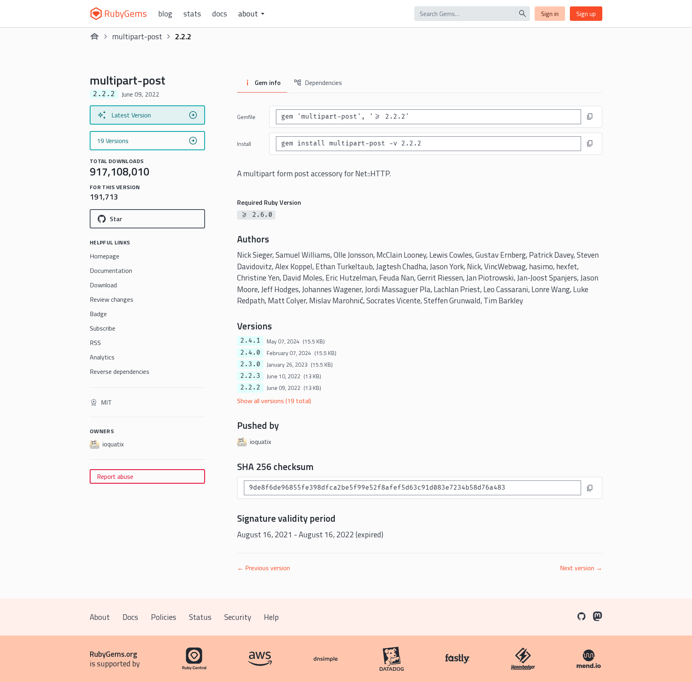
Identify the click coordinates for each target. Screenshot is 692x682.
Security (237, 617)
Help (271, 617)
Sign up (586, 13)
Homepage (104, 256)
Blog (165, 13)
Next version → (581, 568)
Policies (163, 617)
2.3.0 (250, 364)
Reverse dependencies (119, 371)
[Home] (94, 36)
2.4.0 (250, 353)
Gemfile (246, 117)
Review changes (111, 299)
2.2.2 (250, 387)
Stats (192, 13)
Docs (219, 13)
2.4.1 (250, 341)
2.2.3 (250, 376)
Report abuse (115, 476)
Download (103, 285)
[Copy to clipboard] (589, 116)
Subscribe (102, 328)
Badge (98, 314)
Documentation (111, 270)
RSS (95, 342)
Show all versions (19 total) (274, 401)
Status (200, 617)
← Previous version (263, 568)
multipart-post (137, 36)
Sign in (550, 13)
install (244, 143)
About (100, 617)
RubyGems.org (113, 654)
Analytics (102, 357)
